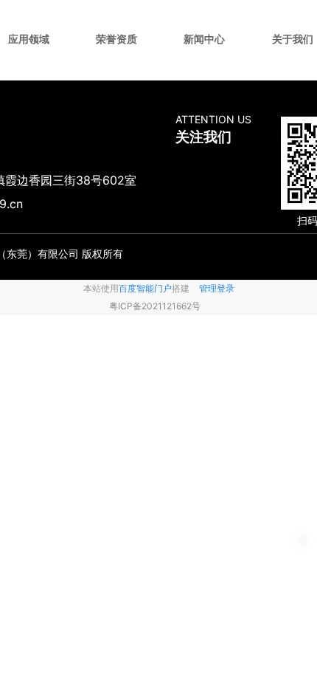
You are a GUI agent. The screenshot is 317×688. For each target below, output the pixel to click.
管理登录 (216, 288)
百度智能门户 (145, 288)
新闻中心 (204, 38)
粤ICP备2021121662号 (155, 306)
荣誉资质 (116, 38)
